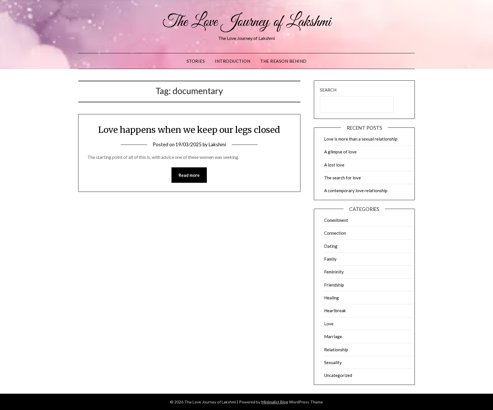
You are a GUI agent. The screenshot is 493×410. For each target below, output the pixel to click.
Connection (335, 233)
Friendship (334, 284)
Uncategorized (338, 375)
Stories (196, 61)
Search (328, 89)
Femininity (334, 271)
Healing (331, 297)
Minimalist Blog (274, 401)
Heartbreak (335, 310)
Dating (331, 246)
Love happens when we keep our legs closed (189, 129)
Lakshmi (217, 144)
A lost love (334, 164)
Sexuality (333, 362)
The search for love (342, 177)
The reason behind (283, 61)
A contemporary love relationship (355, 190)
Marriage (333, 336)
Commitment (336, 220)
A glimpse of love (340, 151)
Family (330, 258)
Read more (189, 175)
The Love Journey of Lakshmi (246, 22)
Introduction (232, 61)
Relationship (336, 349)
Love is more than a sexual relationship (360, 138)
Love (329, 323)
